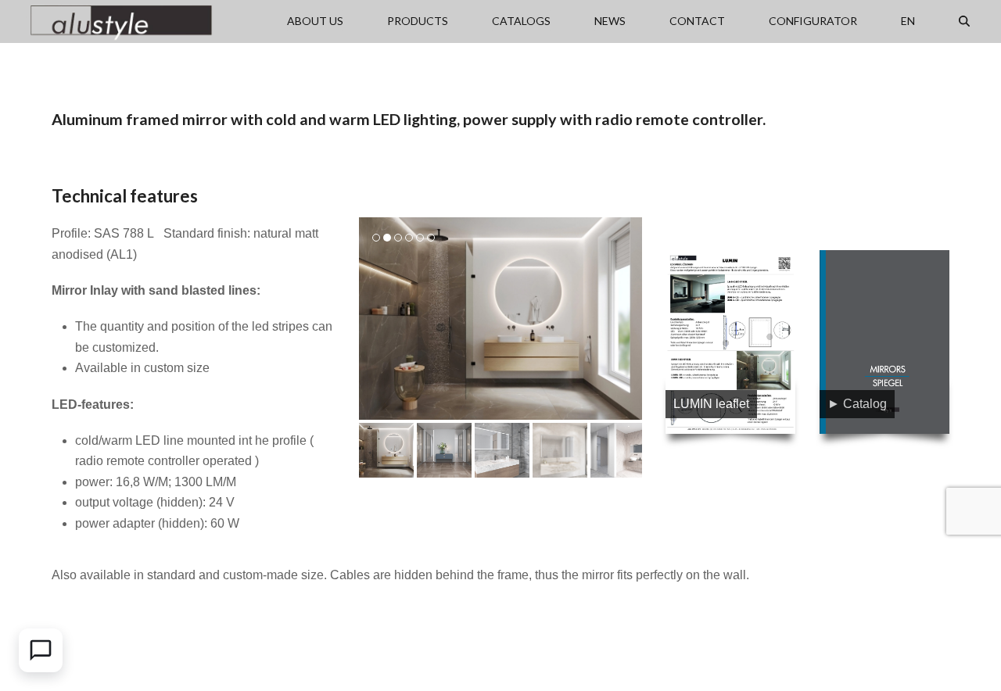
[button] (964, 21)
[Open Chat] (41, 650)
